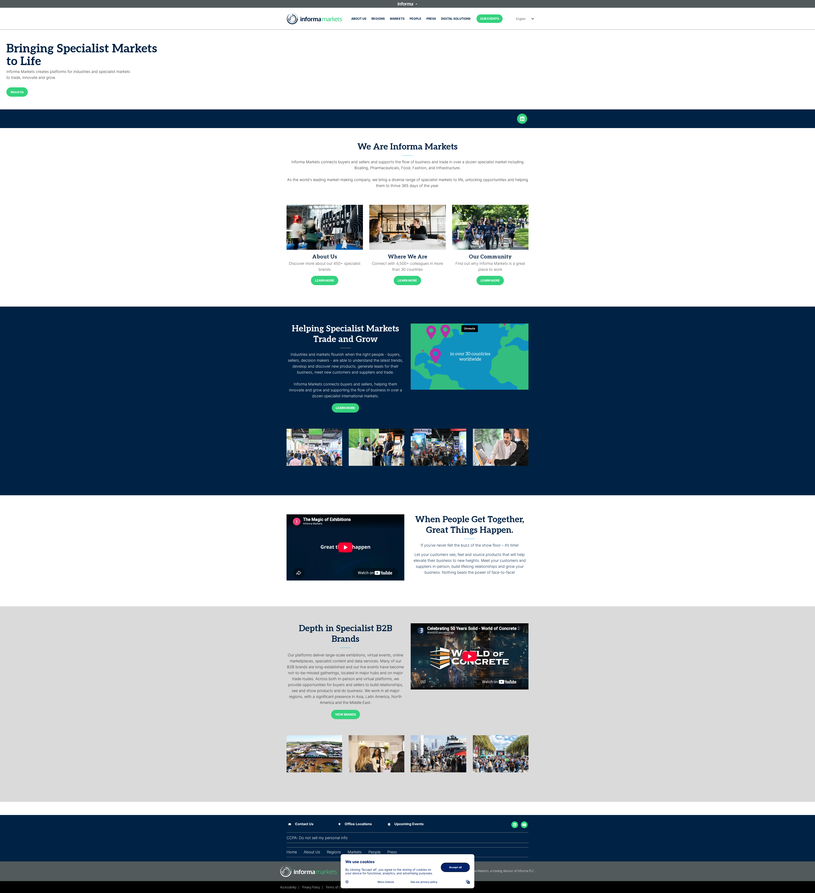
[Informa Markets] (314, 18)
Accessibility (288, 887)
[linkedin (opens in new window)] (522, 118)
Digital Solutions (456, 18)
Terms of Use (335, 887)
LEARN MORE (324, 280)
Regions (378, 18)
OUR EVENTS (489, 18)
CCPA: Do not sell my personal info (317, 837)
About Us (358, 18)
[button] (407, 4)
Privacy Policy (311, 887)
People (415, 18)
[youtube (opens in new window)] (524, 824)
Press (431, 18)
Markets (397, 18)
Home (292, 852)
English (521, 19)
